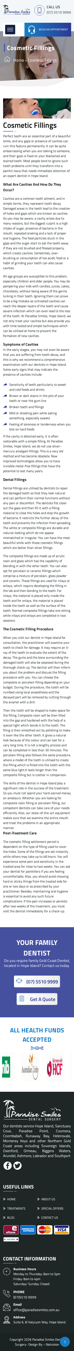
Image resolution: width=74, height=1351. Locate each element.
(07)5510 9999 (24, 1294)
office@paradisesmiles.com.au (36, 1307)
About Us (48, 1199)
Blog (10, 1217)
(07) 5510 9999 (59, 12)
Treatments (16, 1208)
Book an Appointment (53, 29)
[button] (10, 29)
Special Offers (52, 1208)
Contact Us (49, 1217)
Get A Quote (42, 999)
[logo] (16, 9)
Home (18, 60)
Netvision (52, 1344)
